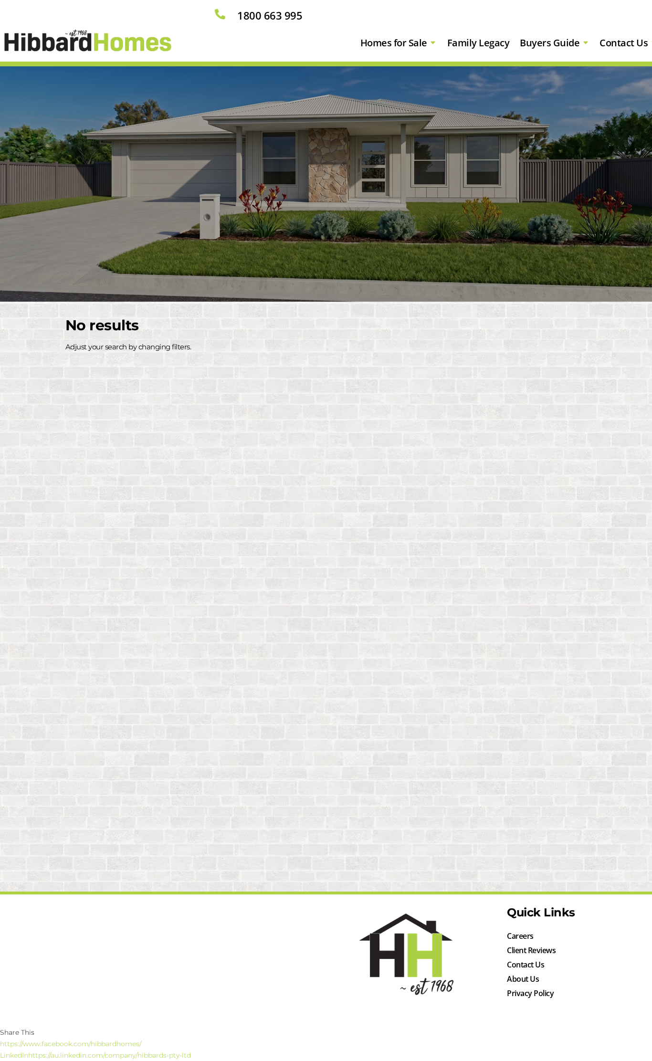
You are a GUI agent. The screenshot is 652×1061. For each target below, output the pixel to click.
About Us (523, 980)
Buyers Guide (549, 42)
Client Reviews (531, 951)
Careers (520, 937)
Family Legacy (478, 42)
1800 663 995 (269, 15)
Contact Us (525, 965)
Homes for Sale (393, 42)
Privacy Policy (530, 994)
